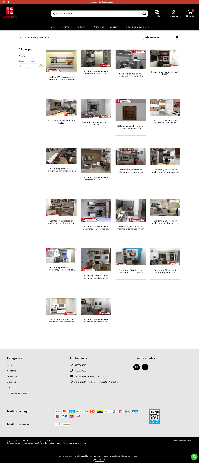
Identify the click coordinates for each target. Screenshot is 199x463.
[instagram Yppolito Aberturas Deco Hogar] (4, 2)
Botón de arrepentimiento (75, 443)
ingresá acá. (56, 443)
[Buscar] (144, 13)
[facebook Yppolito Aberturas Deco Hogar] (8, 2)
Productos (82, 27)
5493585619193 (82, 365)
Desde (21, 61)
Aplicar (41, 66)
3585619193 (80, 370)
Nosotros (66, 27)
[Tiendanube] (183, 441)
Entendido (99, 459)
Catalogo (99, 27)
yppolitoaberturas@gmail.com (89, 376)
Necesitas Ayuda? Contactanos (99, 2)
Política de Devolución (137, 27)
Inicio (53, 27)
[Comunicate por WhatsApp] (194, 457)
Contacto (115, 27)
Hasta (31, 61)
